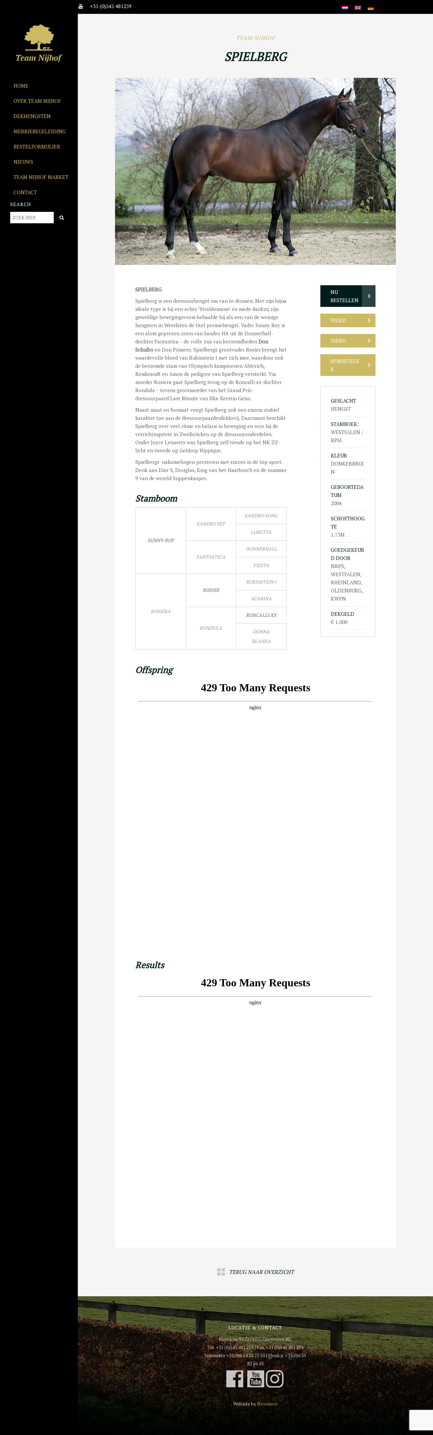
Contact (25, 192)
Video (338, 320)
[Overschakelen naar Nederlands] (345, 4)
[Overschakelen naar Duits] (370, 4)
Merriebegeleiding (40, 131)
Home (21, 85)
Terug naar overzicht (261, 1272)
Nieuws (23, 161)
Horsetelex (345, 365)
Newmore (267, 1403)
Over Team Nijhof (37, 100)
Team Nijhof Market (41, 177)
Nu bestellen (345, 296)
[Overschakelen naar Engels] (357, 4)
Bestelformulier (37, 146)
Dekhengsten (32, 116)
